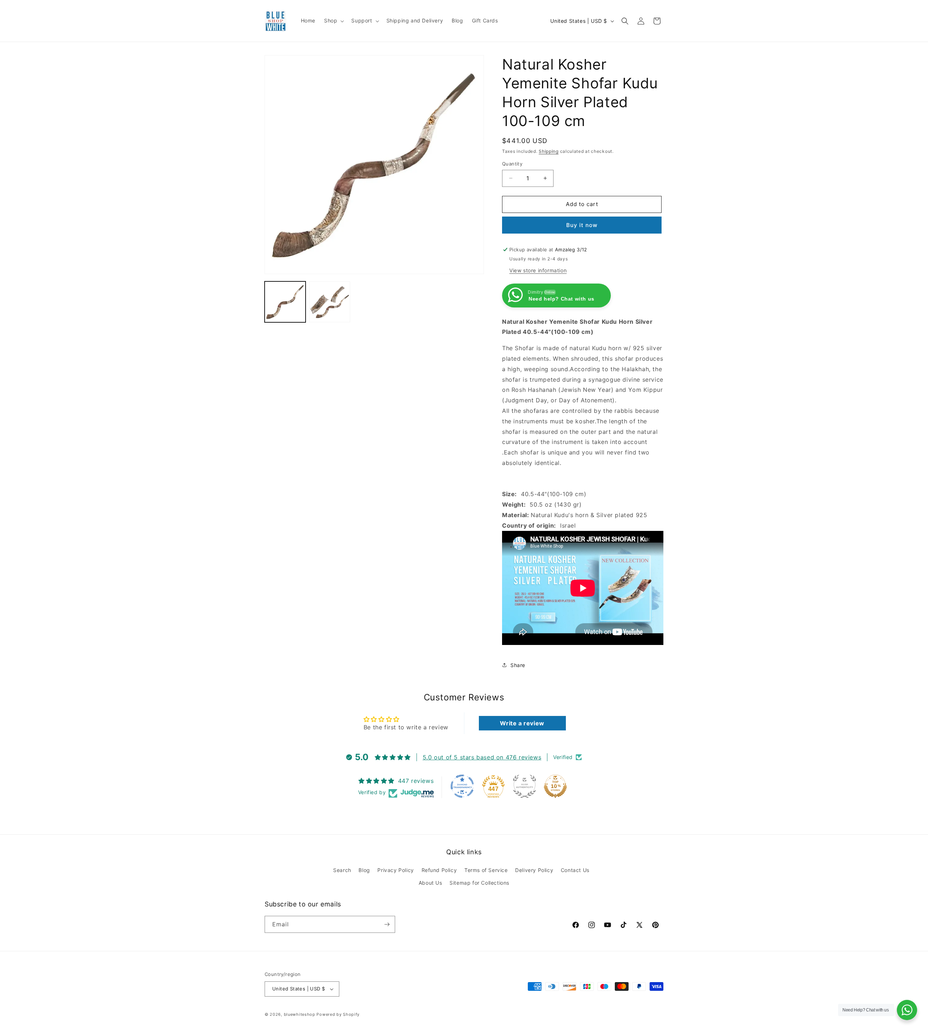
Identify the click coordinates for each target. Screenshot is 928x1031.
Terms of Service (486, 870)
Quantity (512, 164)
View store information (538, 270)
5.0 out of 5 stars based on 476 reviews (482, 757)
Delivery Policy (534, 870)
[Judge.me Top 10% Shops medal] (555, 786)
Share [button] (517, 665)
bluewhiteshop (299, 1014)
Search (342, 870)
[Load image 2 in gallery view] (329, 301)
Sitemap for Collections (479, 883)
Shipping (549, 151)
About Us (430, 883)
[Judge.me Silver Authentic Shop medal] (524, 786)
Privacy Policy (395, 870)
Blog (364, 870)
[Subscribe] (387, 924)
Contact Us (575, 870)
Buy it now (581, 225)
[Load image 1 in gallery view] (285, 301)
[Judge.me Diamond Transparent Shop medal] (462, 786)
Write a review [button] (522, 723)
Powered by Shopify (338, 1014)
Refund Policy (439, 870)
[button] (333, 20)
